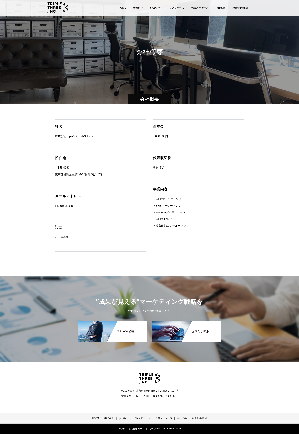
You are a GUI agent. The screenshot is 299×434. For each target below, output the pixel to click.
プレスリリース (175, 7)
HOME (122, 7)
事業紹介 (138, 7)
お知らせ (155, 7)
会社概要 (220, 7)
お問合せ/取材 (240, 7)
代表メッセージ (199, 7)
